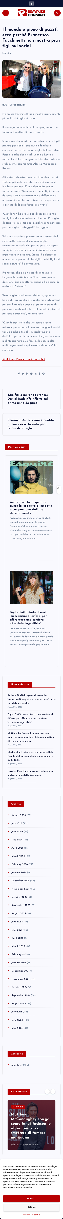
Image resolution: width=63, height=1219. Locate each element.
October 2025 (19, 897)
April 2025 (17, 938)
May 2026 (17, 840)
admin (14, 1145)
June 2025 (17, 922)
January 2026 (18, 872)
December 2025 (20, 881)
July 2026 (16, 823)
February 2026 (19, 864)
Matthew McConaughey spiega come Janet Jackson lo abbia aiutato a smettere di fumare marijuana (31, 737)
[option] (31, 1125)
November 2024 (20, 979)
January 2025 (18, 963)
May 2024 (17, 1028)
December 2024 (20, 971)
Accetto (31, 1198)
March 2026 (18, 856)
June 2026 (17, 831)
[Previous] (47, 1091)
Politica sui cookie (31, 1215)
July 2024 (16, 1012)
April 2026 (17, 848)
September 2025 (20, 905)
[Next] (52, 1091)
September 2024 (20, 995)
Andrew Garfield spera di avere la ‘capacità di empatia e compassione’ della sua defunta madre (31, 699)
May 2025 (17, 930)
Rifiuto (31, 1207)
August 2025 (18, 913)
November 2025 (20, 889)
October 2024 (19, 987)
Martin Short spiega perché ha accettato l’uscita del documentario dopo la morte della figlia (31, 756)
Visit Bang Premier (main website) (23, 359)
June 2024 (17, 1020)
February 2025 (19, 954)
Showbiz (6, 53)
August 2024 (18, 1003)
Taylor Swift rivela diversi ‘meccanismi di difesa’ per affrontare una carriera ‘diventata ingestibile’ (31, 718)
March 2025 (18, 946)
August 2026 (18, 815)
